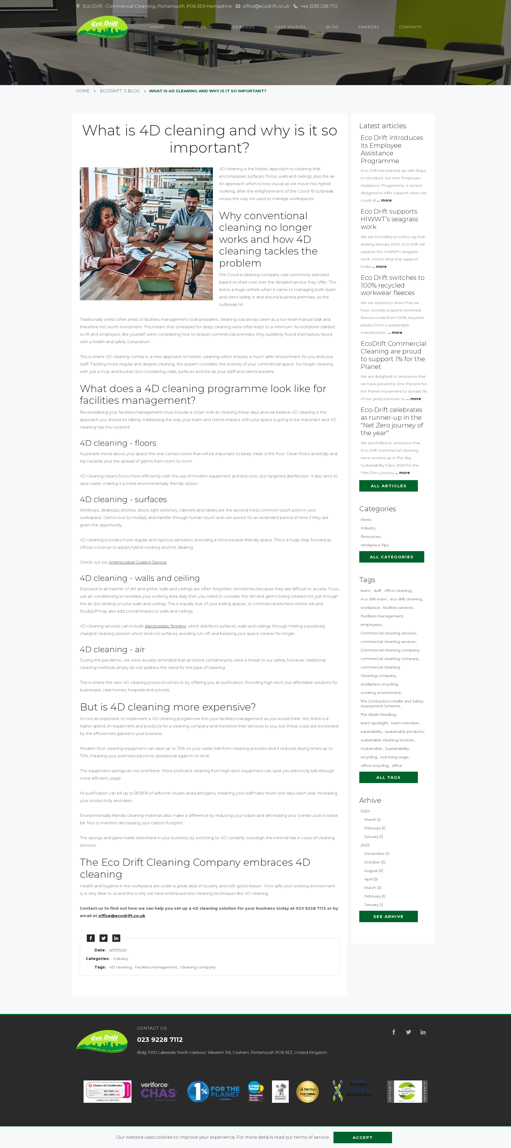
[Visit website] (159, 1091)
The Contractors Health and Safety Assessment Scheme (392, 703)
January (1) (373, 836)
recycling (369, 757)
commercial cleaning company (390, 658)
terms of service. (312, 1137)
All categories (392, 556)
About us (196, 26)
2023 (365, 845)
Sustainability (397, 748)
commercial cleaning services (388, 641)
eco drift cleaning (406, 599)
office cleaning (397, 590)
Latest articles (382, 126)
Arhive (370, 800)
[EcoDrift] (102, 27)
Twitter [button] (104, 938)
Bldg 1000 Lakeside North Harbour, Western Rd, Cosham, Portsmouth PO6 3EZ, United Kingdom (232, 1052)
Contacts (410, 26)
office (397, 765)
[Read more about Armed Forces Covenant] (280, 1091)
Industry (120, 958)
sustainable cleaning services (387, 740)
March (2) (372, 887)
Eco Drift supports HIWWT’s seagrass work (389, 219)
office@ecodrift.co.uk (266, 6)
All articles (389, 485)
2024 (365, 811)
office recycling (375, 765)
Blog (332, 26)
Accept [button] (363, 1137)
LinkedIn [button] (116, 938)
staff (377, 590)
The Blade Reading (378, 714)
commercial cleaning (380, 667)
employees (371, 624)
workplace (370, 607)
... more (384, 200)
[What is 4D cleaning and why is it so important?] (149, 234)
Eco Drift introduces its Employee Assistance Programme (392, 149)
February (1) (374, 828)
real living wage (394, 757)
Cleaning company (198, 967)
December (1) (376, 853)
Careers (368, 26)
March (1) (372, 819)
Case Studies (290, 26)
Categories (377, 509)
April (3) (371, 879)
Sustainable (371, 748)
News (366, 519)
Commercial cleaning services (388, 633)
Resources (371, 536)
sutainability (371, 731)
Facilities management (156, 967)
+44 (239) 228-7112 (319, 6)
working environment (381, 692)
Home (157, 26)
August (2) (373, 870)
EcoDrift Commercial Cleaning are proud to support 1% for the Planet (394, 355)
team (365, 590)
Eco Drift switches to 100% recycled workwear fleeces (393, 285)
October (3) (374, 862)
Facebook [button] (91, 938)
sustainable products (404, 731)
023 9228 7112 (160, 1039)
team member (405, 723)
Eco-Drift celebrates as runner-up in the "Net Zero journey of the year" (392, 421)
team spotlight (374, 723)
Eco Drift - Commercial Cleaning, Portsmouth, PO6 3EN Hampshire (157, 6)
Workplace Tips (375, 545)
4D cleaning (120, 967)
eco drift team (374, 599)
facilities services (398, 607)
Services (244, 26)
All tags (388, 777)
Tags (367, 580)
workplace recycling (379, 684)
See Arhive (388, 916)
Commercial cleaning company (390, 650)
